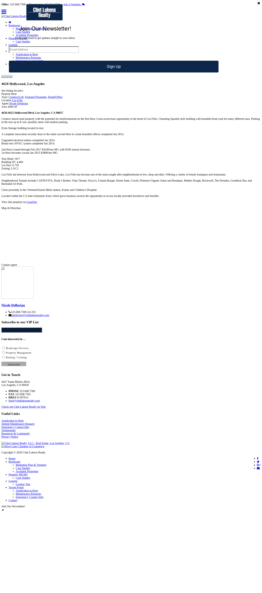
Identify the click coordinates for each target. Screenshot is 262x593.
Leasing (13, 44)
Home (12, 458)
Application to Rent (27, 54)
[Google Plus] (259, 464)
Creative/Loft (16, 97)
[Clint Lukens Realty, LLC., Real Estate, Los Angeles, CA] (35, 443)
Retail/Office (55, 97)
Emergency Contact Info (15, 427)
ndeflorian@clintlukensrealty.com (30, 315)
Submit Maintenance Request (17, 423)
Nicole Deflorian (18, 103)
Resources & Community (15, 433)
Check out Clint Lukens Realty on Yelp (23, 406)
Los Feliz (17, 100)
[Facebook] (257, 458)
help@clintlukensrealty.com (24, 400)
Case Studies (23, 41)
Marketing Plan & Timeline (31, 464)
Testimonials (8, 430)
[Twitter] (258, 461)
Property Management (18, 352)
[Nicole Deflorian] (17, 297)
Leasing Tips (23, 484)
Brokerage (14, 461)
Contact (13, 500)
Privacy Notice (9, 436)
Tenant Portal (16, 487)
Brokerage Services (17, 348)
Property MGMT (18, 474)
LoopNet (32, 201)
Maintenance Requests (28, 57)
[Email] (258, 468)
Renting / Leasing (16, 357)
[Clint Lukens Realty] (14, 16)
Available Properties (27, 35)
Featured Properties (36, 97)
